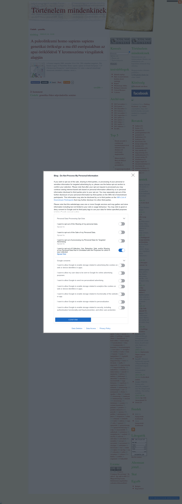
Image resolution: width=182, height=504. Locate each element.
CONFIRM (73, 320)
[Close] (133, 176)
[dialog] (91, 252)
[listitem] (91, 218)
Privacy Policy (105, 328)
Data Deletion (77, 328)
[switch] (121, 224)
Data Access (91, 328)
